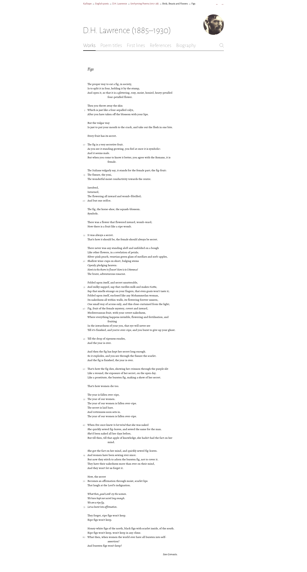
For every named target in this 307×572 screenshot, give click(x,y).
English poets (102, 3)
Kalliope (87, 3)
